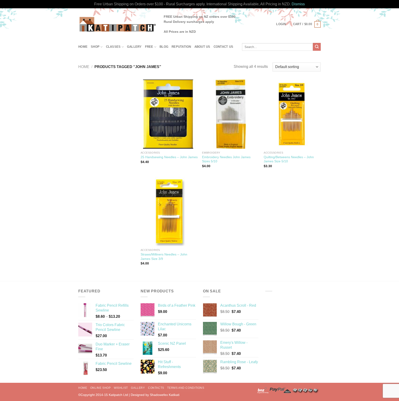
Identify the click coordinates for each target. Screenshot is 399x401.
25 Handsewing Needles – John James (169, 157)
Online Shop (100, 387)
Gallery (134, 46)
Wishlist (121, 387)
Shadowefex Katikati (164, 395)
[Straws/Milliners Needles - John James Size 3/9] (169, 211)
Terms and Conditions (185, 387)
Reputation (181, 46)
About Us (202, 46)
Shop (95, 46)
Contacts (156, 387)
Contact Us (223, 46)
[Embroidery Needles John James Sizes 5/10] (230, 114)
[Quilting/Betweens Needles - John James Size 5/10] (292, 114)
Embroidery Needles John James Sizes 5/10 (226, 159)
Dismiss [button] (298, 4)
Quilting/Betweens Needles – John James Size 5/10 (289, 159)
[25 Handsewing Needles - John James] (169, 114)
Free (149, 46)
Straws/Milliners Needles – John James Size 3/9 (164, 256)
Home (83, 46)
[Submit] (317, 47)
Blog (164, 46)
